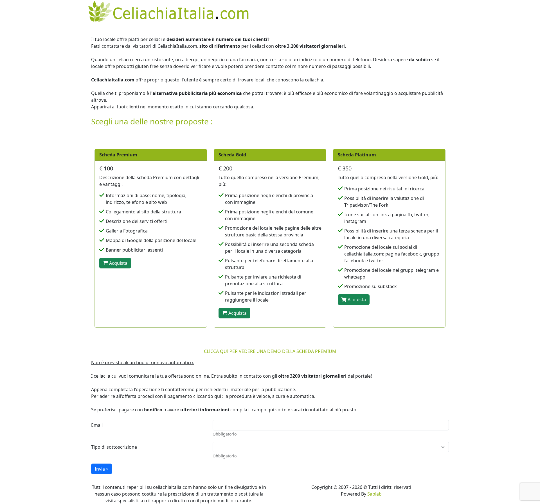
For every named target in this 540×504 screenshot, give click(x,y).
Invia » (101, 469)
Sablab (374, 494)
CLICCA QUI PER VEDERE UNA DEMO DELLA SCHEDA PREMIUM (270, 351)
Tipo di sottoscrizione (114, 447)
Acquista (117, 263)
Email (97, 425)
